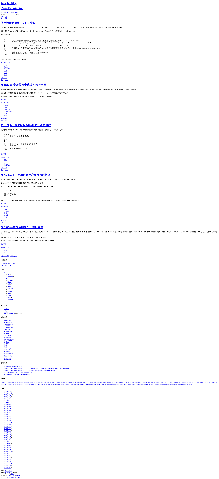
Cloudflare (35, 382)
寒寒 (5, 347)
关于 (20, 12)
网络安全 (7, 165)
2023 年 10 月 (8, 414)
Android (10, 280)
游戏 (9, 274)
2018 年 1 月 (7, 461)
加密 (49, 384)
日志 (2, 222)
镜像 (5, 75)
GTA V (71, 382)
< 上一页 (3, 256)
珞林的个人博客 (9, 327)
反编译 (59, 384)
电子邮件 (125, 384)
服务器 (6, 113)
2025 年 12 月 (8, 394)
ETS (55, 382)
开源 (74, 384)
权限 (5, 213)
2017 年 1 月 (7, 466)
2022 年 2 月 (7, 433)
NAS (146, 382)
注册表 (113, 384)
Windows (10, 288)
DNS (39, 382)
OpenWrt (10, 283)
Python (9, 286)
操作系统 (85, 384)
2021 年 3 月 (7, 439)
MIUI (125, 382)
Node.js (154, 382)
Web (216, 382)
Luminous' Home (9, 324)
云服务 (10, 291)
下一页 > (14, 256)
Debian (6, 105)
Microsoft (136, 382)
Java (99, 382)
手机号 (6, 250)
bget (5, 310)
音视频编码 (11, 299)
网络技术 (147, 384)
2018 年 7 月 (7, 459)
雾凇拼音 (180, 384)
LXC (112, 382)
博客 (51, 384)
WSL (214, 382)
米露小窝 (7, 351)
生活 (5, 252)
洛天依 (116, 384)
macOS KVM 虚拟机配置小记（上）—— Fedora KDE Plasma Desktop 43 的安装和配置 (29, 370)
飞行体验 (190, 384)
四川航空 (66, 384)
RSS (18, 475)
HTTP (85, 382)
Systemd (6, 211)
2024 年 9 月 (7, 404)
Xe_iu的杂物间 (8, 353)
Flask (69, 382)
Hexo (9, 475)
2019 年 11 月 (8, 451)
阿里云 (173, 384)
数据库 (10, 295)
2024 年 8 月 (7, 406)
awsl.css (6, 309)
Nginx (6, 67)
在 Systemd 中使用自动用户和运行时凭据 (25, 174)
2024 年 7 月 (7, 408)
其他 (9, 293)
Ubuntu (198, 382)
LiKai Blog (7, 329)
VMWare (201, 382)
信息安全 (40, 384)
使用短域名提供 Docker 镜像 (18, 23)
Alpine (9, 382)
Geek (73, 382)
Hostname (91, 382)
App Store (16, 382)
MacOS (133, 382)
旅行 (93, 384)
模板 (111, 384)
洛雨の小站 (7, 349)
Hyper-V (95, 382)
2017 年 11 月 (8, 463)
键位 (169, 384)
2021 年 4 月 (7, 437)
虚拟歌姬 (10, 276)
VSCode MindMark (9, 313)
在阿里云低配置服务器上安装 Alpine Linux (17, 374)
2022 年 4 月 (7, 429)
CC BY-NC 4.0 (8, 472)
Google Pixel (81, 382)
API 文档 (12, 263)
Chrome (31, 382)
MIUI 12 (127, 382)
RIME (180, 382)
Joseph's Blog (9, 3)
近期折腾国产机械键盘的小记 (13, 366)
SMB (185, 382)
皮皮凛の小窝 (8, 322)
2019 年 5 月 (7, 457)
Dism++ (48, 382)
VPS (209, 382)
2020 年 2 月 (7, 449)
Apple (19, 382)
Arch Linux (23, 382)
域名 (5, 71)
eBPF (14, 384)
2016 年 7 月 (7, 468)
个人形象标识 (5, 263)
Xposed (8, 384)
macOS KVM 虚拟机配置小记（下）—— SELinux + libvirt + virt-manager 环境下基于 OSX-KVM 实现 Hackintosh (37, 368)
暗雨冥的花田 (8, 337)
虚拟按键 (155, 384)
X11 (5, 384)
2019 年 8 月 (7, 455)
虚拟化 (152, 384)
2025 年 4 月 (7, 396)
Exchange (58, 382)
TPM (195, 382)
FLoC (61, 382)
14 (10, 256)
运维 (5, 217)
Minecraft (139, 382)
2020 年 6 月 (7, 443)
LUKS (107, 382)
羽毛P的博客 (8, 341)
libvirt (20, 384)
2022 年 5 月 (7, 427)
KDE (105, 382)
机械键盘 (102, 384)
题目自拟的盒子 (9, 331)
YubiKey (10, 384)
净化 (44, 384)
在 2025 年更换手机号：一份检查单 (22, 227)
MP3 (130, 382)
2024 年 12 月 (8, 402)
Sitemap (14, 475)
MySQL (143, 382)
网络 (6, 18)
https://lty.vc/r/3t (5, 247)
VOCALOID (206, 382)
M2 (122, 382)
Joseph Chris (8, 471)
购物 (165, 384)
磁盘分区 (130, 384)
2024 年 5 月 (7, 410)
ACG (5, 272)
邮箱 (14, 12)
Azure (26, 382)
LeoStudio (7, 325)
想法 (76, 384)
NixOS (152, 382)
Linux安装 (7, 109)
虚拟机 (158, 384)
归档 (11, 12)
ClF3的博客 (7, 335)
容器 (72, 384)
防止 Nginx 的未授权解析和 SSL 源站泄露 (26, 125)
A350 (2, 382)
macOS (23, 384)
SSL (5, 163)
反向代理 (7, 69)
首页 (2, 12)
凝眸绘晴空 (7, 359)
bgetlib (6, 312)
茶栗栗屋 (7, 343)
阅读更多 (3, 100)
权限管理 (108, 384)
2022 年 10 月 (8, 422)
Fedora (63, 382)
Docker (6, 65)
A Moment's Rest (8, 357)
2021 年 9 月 (7, 435)
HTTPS (88, 382)
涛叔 (5, 345)
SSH (187, 382)
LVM (110, 382)
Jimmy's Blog (7, 320)
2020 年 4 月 (7, 447)
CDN (5, 160)
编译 (137, 384)
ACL (6, 382)
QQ (177, 382)
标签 (8, 12)
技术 (2, 18)
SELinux (182, 382)
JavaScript (102, 382)
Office (162, 382)
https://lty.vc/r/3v (5, 157)
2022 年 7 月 (7, 425)
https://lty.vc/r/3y (5, 62)
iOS (9, 289)
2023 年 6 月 (7, 416)
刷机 (46, 384)
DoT (50, 382)
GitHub (77, 382)
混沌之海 (7, 333)
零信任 (176, 384)
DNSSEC (41, 382)
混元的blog (7, 355)
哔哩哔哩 (62, 384)
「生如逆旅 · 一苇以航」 (12, 8)
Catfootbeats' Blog (9, 339)
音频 (187, 384)
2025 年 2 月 (7, 398)
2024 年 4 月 (7, 412)
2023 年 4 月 (7, 420)
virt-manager (27, 384)
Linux (6, 80)
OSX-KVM (158, 382)
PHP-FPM (171, 382)
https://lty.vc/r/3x (5, 103)
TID (12, 474)
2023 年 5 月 (7, 418)
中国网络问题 (8, 111)
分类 (5, 12)
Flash (66, 382)
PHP (9, 285)
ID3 (97, 382)
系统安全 (7, 215)
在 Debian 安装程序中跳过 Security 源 (23, 84)
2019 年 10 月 (8, 453)
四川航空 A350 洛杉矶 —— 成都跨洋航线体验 (18, 372)
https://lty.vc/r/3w (5, 206)
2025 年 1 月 (7, 400)
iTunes (18, 384)
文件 (17, 12)
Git (75, 382)
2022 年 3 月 (7, 431)
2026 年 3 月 (7, 392)
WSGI (212, 382)
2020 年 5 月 (7, 445)
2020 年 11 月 (8, 441)
